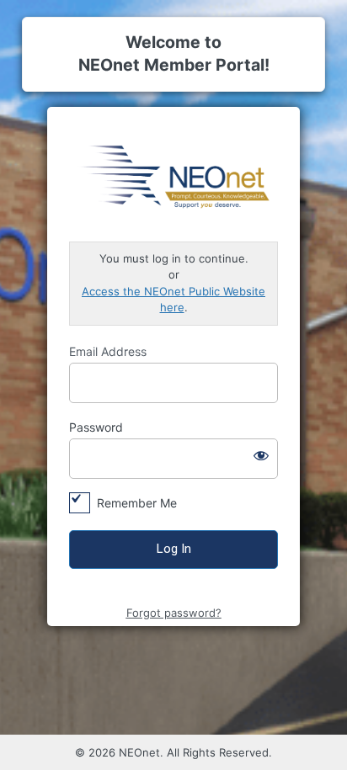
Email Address (108, 351)
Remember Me (137, 503)
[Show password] (261, 455)
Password (96, 427)
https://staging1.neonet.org (173, 175)
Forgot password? (174, 612)
